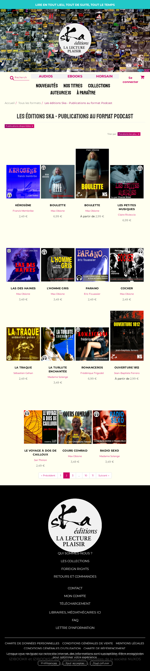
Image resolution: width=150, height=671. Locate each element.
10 (86, 475)
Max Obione (58, 210)
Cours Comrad (75, 450)
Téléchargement (75, 603)
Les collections (75, 561)
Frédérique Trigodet (92, 373)
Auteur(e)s (60, 93)
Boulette (58, 205)
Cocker (127, 288)
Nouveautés (47, 86)
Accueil (10, 103)
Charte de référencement (104, 648)
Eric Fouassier (92, 293)
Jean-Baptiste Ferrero (127, 373)
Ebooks (75, 76)
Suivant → (103, 475)
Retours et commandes (75, 576)
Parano (92, 288)
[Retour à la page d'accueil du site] (75, 40)
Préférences (49, 663)
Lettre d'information (75, 628)
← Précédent (48, 475)
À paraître (86, 93)
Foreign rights (75, 569)
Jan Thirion (40, 460)
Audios (46, 76)
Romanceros (92, 367)
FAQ (75, 620)
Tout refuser (101, 663)
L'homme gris (58, 288)
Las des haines (23, 288)
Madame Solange (58, 376)
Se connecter (130, 80)
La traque (23, 367)
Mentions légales (130, 643)
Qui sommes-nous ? (75, 553)
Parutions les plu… (128, 134)
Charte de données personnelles (32, 643)
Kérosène (23, 205)
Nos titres (72, 86)
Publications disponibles (19, 126)
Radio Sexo (109, 450)
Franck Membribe (23, 210)
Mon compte (75, 596)
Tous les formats (29, 103)
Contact (75, 588)
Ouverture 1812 (126, 367)
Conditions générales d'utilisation (52, 648)
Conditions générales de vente (87, 643)
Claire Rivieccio (127, 214)
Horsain (104, 76)
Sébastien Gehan (23, 373)
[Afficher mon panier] (141, 80)
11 (93, 475)
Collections (99, 86)
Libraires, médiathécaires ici (75, 612)
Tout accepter (75, 663)
